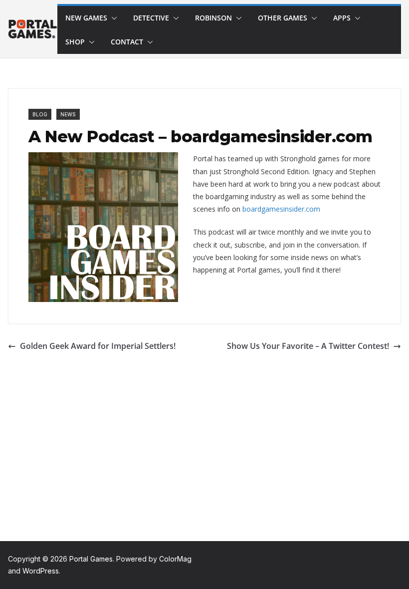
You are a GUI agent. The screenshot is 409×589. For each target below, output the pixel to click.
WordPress (40, 571)
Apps (342, 17)
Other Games (282, 17)
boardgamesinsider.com (281, 209)
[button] (112, 18)
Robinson (213, 17)
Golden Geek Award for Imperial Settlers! (98, 345)
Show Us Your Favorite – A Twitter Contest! (308, 345)
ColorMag (175, 559)
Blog (39, 114)
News (68, 114)
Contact (127, 41)
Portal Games (91, 559)
